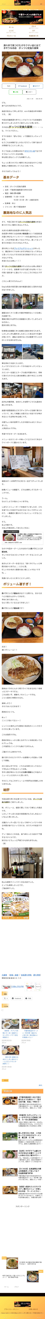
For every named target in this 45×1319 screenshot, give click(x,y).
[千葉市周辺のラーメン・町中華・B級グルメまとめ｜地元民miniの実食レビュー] (30, 1024)
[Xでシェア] (7, 840)
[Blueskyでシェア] (27, 840)
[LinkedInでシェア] (27, 852)
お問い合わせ (33, 1309)
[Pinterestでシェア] (17, 852)
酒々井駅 (36, 975)
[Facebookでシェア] (7, 846)
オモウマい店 (29, 151)
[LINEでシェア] (7, 852)
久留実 (4, 975)
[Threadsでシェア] (17, 846)
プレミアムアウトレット (23, 248)
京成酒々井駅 (26, 975)
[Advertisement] (22, 1230)
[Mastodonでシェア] (17, 840)
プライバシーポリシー (11, 1309)
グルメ (6, 1080)
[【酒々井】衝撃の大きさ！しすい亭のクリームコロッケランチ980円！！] (10, 1050)
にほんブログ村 (17, 986)
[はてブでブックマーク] (37, 846)
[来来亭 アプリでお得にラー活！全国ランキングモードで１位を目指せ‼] (10, 1024)
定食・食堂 (14, 975)
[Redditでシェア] (27, 846)
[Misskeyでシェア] (37, 840)
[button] (29, 92)
